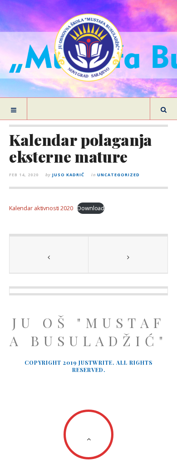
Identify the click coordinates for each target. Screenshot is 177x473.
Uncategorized (118, 175)
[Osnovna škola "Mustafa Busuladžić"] (88, 48)
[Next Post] (127, 254)
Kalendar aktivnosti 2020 (41, 208)
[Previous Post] (49, 254)
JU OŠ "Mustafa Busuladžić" (88, 332)
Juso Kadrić (68, 175)
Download (90, 208)
